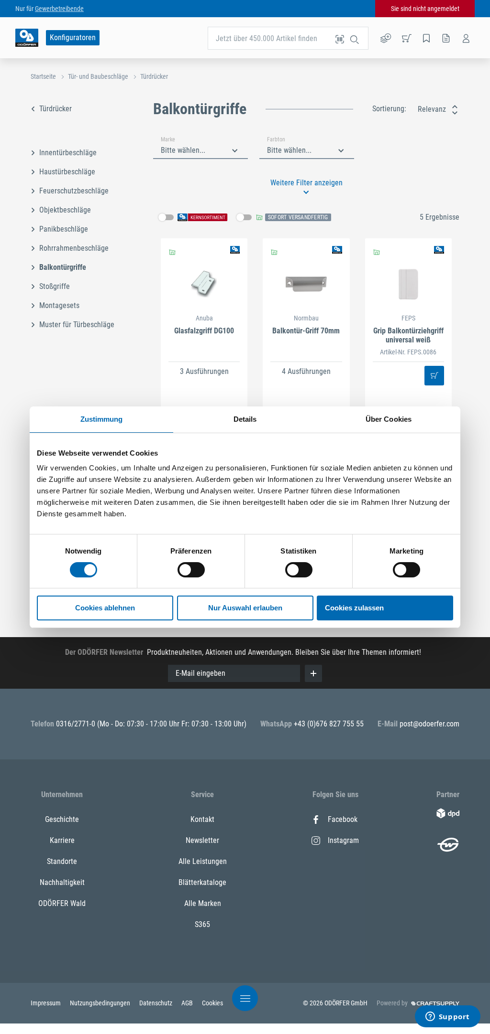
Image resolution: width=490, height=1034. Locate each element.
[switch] (191, 569)
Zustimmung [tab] (101, 419)
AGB (187, 1003)
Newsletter (202, 840)
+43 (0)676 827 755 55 (329, 723)
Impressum (46, 1003)
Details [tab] (245, 419)
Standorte (62, 861)
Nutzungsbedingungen (101, 1003)
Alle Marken (202, 903)
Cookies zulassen (354, 608)
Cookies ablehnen (105, 608)
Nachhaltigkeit (62, 882)
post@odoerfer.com (429, 723)
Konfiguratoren (73, 37)
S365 (202, 924)
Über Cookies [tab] (389, 419)
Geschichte (62, 819)
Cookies (212, 1003)
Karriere (62, 840)
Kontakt (202, 819)
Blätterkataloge (202, 882)
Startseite (43, 76)
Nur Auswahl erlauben (245, 608)
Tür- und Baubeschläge (98, 76)
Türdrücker (154, 76)
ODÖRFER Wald (62, 903)
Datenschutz (156, 1003)
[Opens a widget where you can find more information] (447, 1017)
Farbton (276, 139)
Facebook (342, 819)
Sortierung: (389, 108)
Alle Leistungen (202, 861)
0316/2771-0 (76, 723)
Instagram (343, 840)
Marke (168, 139)
